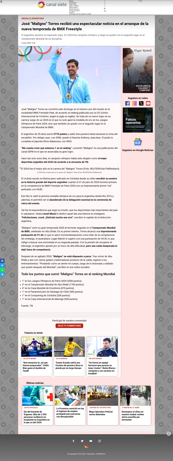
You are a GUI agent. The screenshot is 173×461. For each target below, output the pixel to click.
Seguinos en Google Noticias (137, 150)
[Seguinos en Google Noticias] (137, 142)
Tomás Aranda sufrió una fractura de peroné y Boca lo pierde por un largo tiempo (69, 365)
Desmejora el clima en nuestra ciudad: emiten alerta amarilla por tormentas (133, 415)
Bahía (71, 1)
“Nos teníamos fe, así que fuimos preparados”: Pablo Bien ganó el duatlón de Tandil (36, 366)
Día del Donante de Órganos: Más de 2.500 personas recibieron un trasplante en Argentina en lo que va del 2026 (37, 417)
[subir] (168, 433)
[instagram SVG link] (105, 4)
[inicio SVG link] (86, 446)
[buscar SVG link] (105, 11)
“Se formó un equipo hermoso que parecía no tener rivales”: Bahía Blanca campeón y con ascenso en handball (101, 368)
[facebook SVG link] (105, 1)
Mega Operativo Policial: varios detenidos (101, 413)
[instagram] (134, 103)
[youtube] (148, 103)
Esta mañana (61, 359)
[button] (2, 261)
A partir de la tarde (130, 408)
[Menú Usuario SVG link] (1, 1)
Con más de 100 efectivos (100, 408)
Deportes (72, 4)
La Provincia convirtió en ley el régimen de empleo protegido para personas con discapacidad (70, 412)
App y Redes (74, 6)
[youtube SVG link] (105, 8)
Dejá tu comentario (69, 325)
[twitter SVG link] (105, 6)
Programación (74, 11)
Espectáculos (74, 9)
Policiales (72, 3)
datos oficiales (31, 408)
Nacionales (73, 7)
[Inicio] (51, 4)
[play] (23, 339)
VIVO (140, 1)
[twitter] (141, 103)
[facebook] (127, 103)
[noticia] (36, 347)
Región (71, 12)
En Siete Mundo (29, 359)
